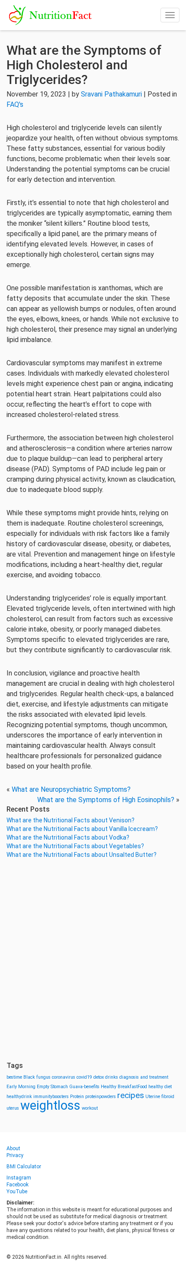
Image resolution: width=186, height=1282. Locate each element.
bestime (14, 1077)
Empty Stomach (52, 1086)
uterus (12, 1108)
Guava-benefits (84, 1086)
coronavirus (63, 1077)
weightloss (50, 1105)
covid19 (84, 1077)
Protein (77, 1096)
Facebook (17, 1185)
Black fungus (37, 1077)
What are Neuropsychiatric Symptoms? (71, 789)
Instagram (18, 1178)
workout (90, 1108)
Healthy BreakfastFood (124, 1086)
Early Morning (20, 1086)
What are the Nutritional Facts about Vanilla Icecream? (82, 828)
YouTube (16, 1192)
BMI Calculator (23, 1167)
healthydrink (19, 1096)
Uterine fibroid (159, 1096)
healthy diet (160, 1086)
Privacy (14, 1155)
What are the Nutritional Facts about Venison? (70, 820)
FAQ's (14, 104)
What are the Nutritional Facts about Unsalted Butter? (81, 854)
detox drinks (105, 1077)
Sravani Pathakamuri (111, 94)
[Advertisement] (93, 960)
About (13, 1148)
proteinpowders (100, 1096)
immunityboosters (51, 1096)
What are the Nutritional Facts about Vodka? (67, 837)
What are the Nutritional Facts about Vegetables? (75, 846)
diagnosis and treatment (143, 1077)
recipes (130, 1095)
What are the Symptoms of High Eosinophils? (105, 800)
